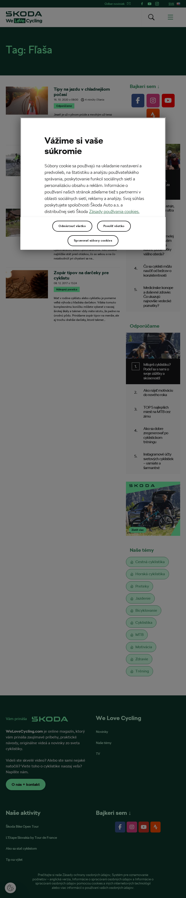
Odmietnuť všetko (72, 226)
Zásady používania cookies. (114, 211)
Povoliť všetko (113, 226)
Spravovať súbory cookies (93, 240)
